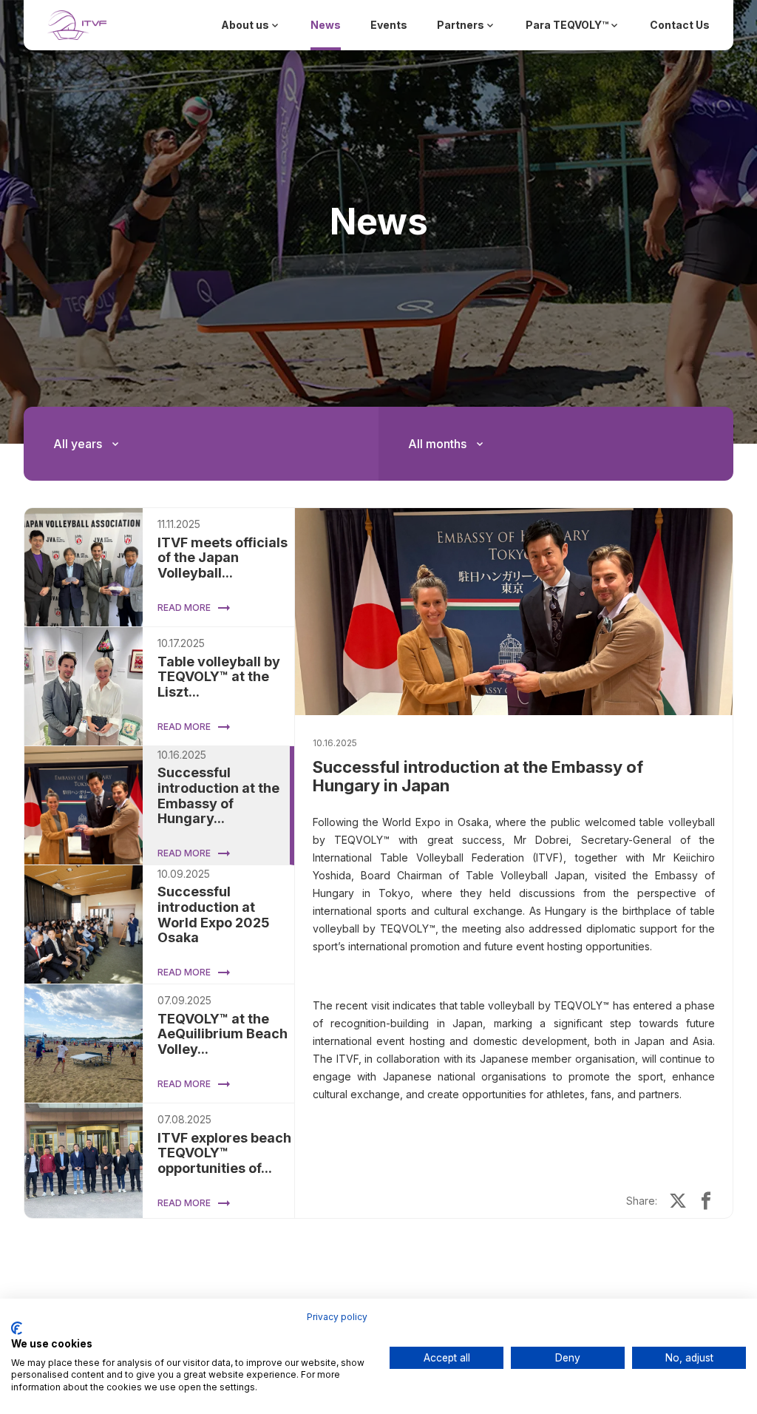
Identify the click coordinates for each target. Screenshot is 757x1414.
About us (245, 24)
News (325, 24)
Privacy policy (337, 1316)
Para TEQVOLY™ (567, 24)
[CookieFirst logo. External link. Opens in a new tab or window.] (16, 1328)
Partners (460, 24)
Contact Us (680, 24)
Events (388, 24)
